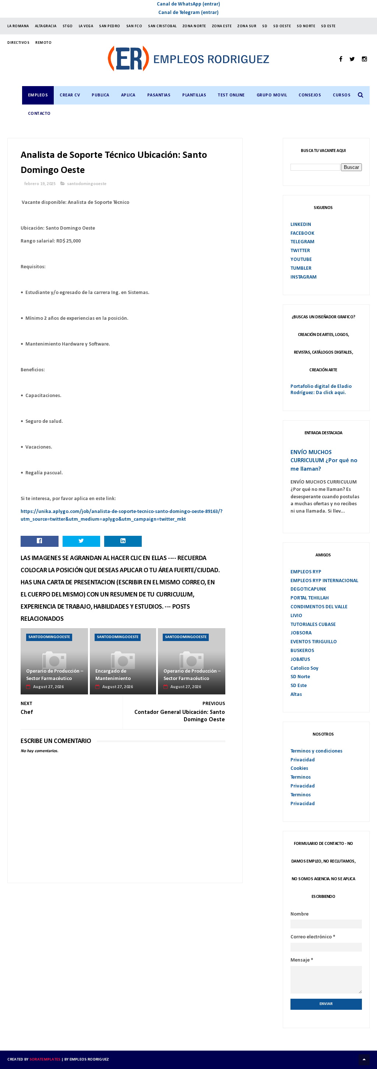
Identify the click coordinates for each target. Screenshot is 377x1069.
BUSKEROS (302, 651)
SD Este (298, 686)
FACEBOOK (302, 233)
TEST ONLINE (231, 95)
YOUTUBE (301, 259)
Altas (296, 694)
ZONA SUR (246, 26)
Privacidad (302, 760)
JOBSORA (300, 633)
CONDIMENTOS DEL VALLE (319, 607)
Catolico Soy (304, 668)
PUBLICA (100, 95)
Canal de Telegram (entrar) (188, 12)
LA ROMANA (18, 26)
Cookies (299, 768)
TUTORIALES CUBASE (313, 624)
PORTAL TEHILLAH (309, 598)
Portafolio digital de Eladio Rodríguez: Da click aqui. (321, 390)
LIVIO (296, 616)
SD (264, 26)
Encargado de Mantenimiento (113, 675)
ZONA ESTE (222, 26)
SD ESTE (328, 26)
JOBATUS (300, 659)
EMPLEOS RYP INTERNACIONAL (324, 581)
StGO (68, 26)
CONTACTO (39, 113)
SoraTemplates (45, 1060)
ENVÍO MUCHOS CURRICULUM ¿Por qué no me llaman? (323, 461)
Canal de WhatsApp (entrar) (188, 4)
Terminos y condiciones (316, 751)
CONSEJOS (310, 95)
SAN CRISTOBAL (162, 26)
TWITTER (300, 251)
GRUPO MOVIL (272, 95)
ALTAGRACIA (46, 26)
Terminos (300, 777)
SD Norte (300, 677)
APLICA (128, 95)
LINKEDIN (300, 224)
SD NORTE (306, 26)
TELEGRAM (302, 242)
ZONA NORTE (194, 26)
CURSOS (341, 95)
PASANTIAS (159, 95)
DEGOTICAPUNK (308, 589)
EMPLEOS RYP (305, 572)
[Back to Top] (364, 1059)
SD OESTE (282, 26)
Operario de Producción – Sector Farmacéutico (54, 675)
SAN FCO (134, 26)
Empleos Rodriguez (89, 1060)
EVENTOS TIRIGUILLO (313, 642)
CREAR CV (70, 95)
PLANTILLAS (194, 95)
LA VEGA (86, 26)
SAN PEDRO (109, 26)
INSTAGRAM (303, 277)
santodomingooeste (86, 184)
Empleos (38, 95)
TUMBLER (300, 268)
